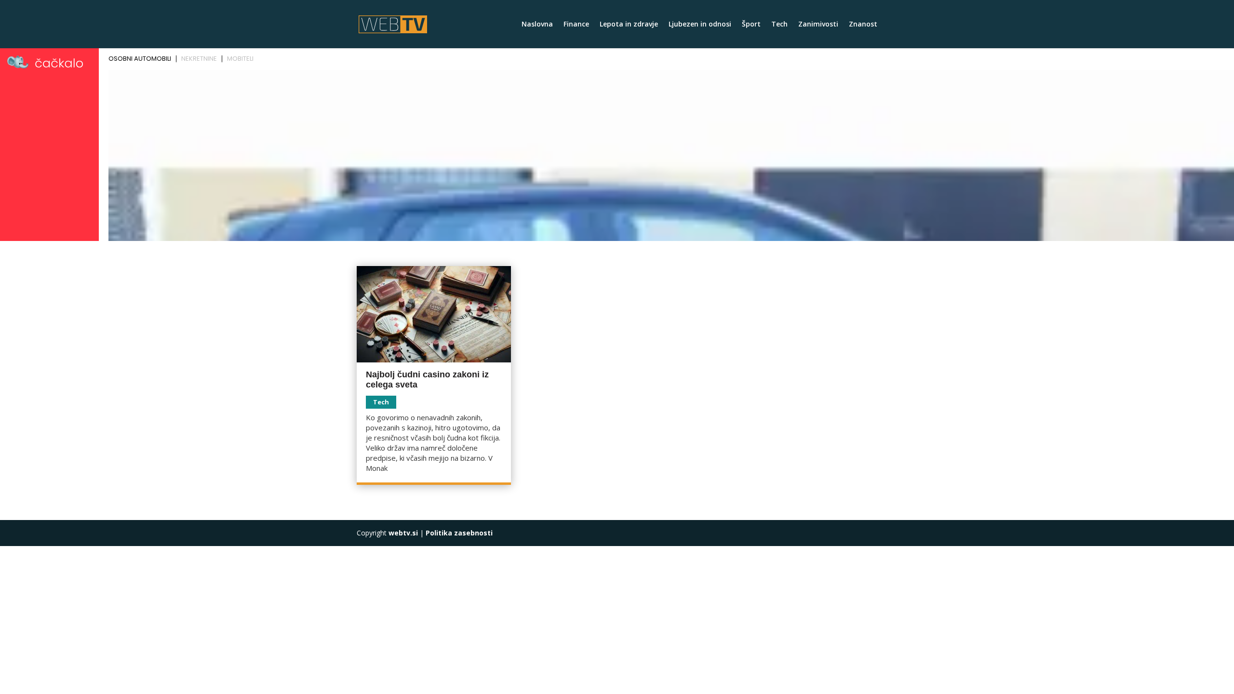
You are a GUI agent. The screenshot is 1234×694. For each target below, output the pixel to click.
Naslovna (537, 24)
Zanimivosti (818, 24)
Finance (576, 24)
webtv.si (403, 532)
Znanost (863, 24)
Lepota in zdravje (629, 24)
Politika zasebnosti (459, 532)
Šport (751, 24)
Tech (779, 24)
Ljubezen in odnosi (700, 24)
